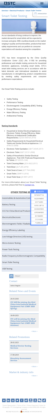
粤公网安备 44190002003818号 (32, 412)
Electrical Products (17, 11)
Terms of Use (21, 405)
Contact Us (42, 405)
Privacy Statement (32, 405)
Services (5, 11)
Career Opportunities (9, 405)
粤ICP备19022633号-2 (13, 412)
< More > (34, 331)
